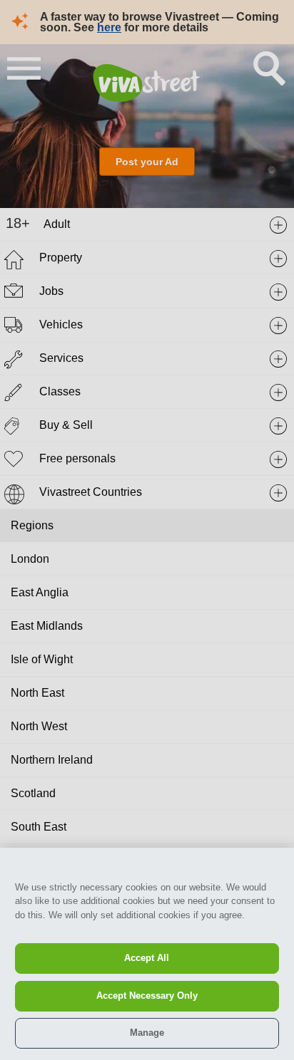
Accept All (146, 957)
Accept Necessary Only (147, 995)
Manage (147, 1032)
